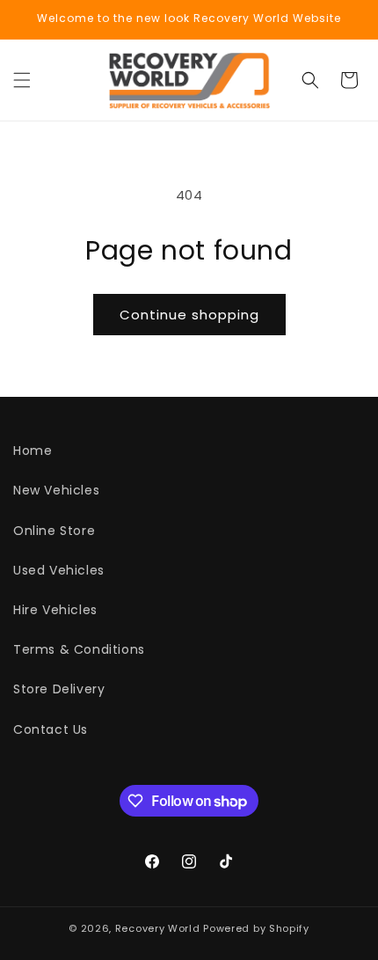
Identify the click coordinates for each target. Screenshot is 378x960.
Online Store (54, 530)
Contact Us (50, 729)
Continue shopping (189, 314)
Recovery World (157, 928)
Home (32, 450)
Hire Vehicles (55, 610)
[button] (22, 80)
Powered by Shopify (256, 928)
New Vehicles (56, 490)
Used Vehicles (59, 570)
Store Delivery (59, 689)
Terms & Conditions (79, 649)
